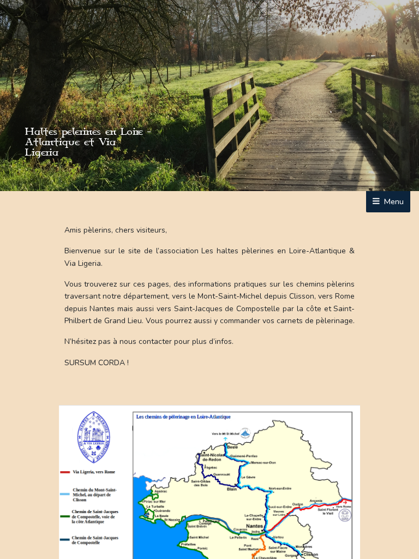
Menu (393, 201)
